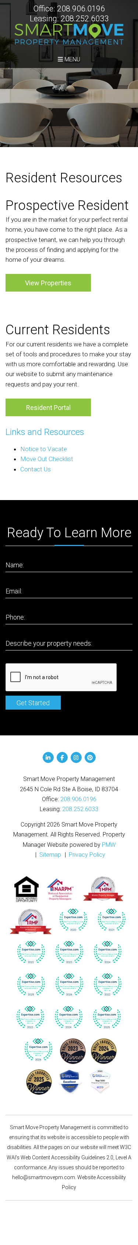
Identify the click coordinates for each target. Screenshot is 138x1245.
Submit (33, 703)
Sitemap (50, 854)
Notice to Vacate (43, 449)
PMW (109, 844)
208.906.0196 (81, 8)
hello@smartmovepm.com (43, 1177)
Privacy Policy (87, 854)
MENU (71, 59)
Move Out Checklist (46, 459)
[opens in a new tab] (73, 920)
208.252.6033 (85, 18)
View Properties (48, 283)
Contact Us (35, 469)
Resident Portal (48, 407)
